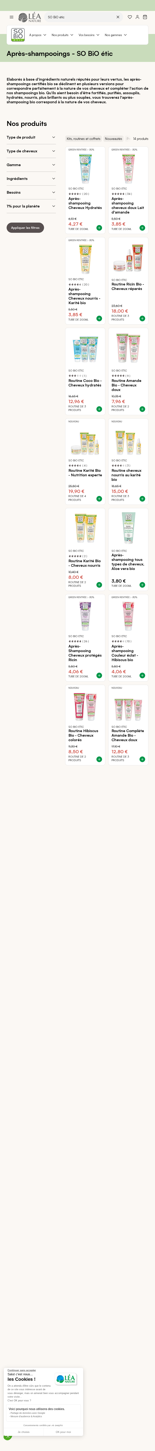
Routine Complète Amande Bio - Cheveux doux (128, 735)
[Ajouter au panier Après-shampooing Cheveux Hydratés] (99, 228)
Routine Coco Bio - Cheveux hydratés (85, 382)
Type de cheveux (22, 151)
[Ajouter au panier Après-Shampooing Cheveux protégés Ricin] (99, 675)
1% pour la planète (23, 206)
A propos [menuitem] (35, 35)
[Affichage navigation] (11, 17)
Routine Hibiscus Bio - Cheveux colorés (83, 735)
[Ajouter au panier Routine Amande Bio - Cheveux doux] (142, 409)
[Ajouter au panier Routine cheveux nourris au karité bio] (142, 499)
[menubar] (78, 35)
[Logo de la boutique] (29, 17)
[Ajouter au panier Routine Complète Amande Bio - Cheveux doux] (142, 759)
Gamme (14, 164)
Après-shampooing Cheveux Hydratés (85, 203)
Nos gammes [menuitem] (113, 35)
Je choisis (23, 1431)
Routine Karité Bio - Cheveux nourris (84, 563)
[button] (7, 1436)
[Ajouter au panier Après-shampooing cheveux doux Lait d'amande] (142, 228)
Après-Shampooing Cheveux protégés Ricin (85, 653)
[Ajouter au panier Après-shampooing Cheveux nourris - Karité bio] (99, 318)
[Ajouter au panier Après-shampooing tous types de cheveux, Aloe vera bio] (142, 585)
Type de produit (21, 137)
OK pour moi (63, 1431)
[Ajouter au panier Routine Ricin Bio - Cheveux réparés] (142, 318)
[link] (130, 17)
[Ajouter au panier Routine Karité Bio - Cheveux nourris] (99, 585)
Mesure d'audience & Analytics (26, 1416)
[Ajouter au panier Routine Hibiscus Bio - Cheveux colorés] (99, 759)
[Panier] (145, 17)
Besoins (14, 192)
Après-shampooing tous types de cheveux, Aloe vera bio (128, 562)
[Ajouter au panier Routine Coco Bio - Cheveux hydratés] (99, 409)
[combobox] (83, 17)
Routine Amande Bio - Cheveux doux (126, 385)
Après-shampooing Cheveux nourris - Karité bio (84, 296)
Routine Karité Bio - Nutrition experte (85, 472)
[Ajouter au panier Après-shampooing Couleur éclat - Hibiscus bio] (142, 675)
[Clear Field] (118, 17)
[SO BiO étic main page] (18, 35)
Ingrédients (17, 178)
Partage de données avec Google (28, 1413)
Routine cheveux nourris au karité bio (126, 475)
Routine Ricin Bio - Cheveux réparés (128, 286)
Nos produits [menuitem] (60, 35)
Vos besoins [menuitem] (87, 35)
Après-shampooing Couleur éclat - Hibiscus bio (125, 653)
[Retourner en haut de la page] (143, 768)
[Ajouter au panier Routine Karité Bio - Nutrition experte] (99, 499)
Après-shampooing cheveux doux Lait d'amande (128, 205)
